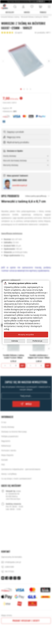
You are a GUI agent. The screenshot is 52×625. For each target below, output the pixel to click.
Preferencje (37, 341)
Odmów (14, 341)
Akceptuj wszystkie (26, 334)
